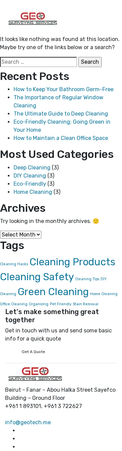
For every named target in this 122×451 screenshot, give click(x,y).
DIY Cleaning (30, 175)
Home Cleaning (33, 192)
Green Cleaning (53, 292)
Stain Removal (85, 304)
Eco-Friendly (30, 184)
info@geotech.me (28, 422)
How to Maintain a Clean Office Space (61, 138)
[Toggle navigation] (61, 6)
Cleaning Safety (37, 277)
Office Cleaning (13, 304)
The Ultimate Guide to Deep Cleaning (61, 113)
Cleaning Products (72, 262)
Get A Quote (33, 351)
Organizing (38, 304)
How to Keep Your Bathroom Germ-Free (64, 89)
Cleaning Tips (87, 279)
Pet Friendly (61, 304)
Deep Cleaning (32, 167)
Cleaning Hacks (14, 264)
